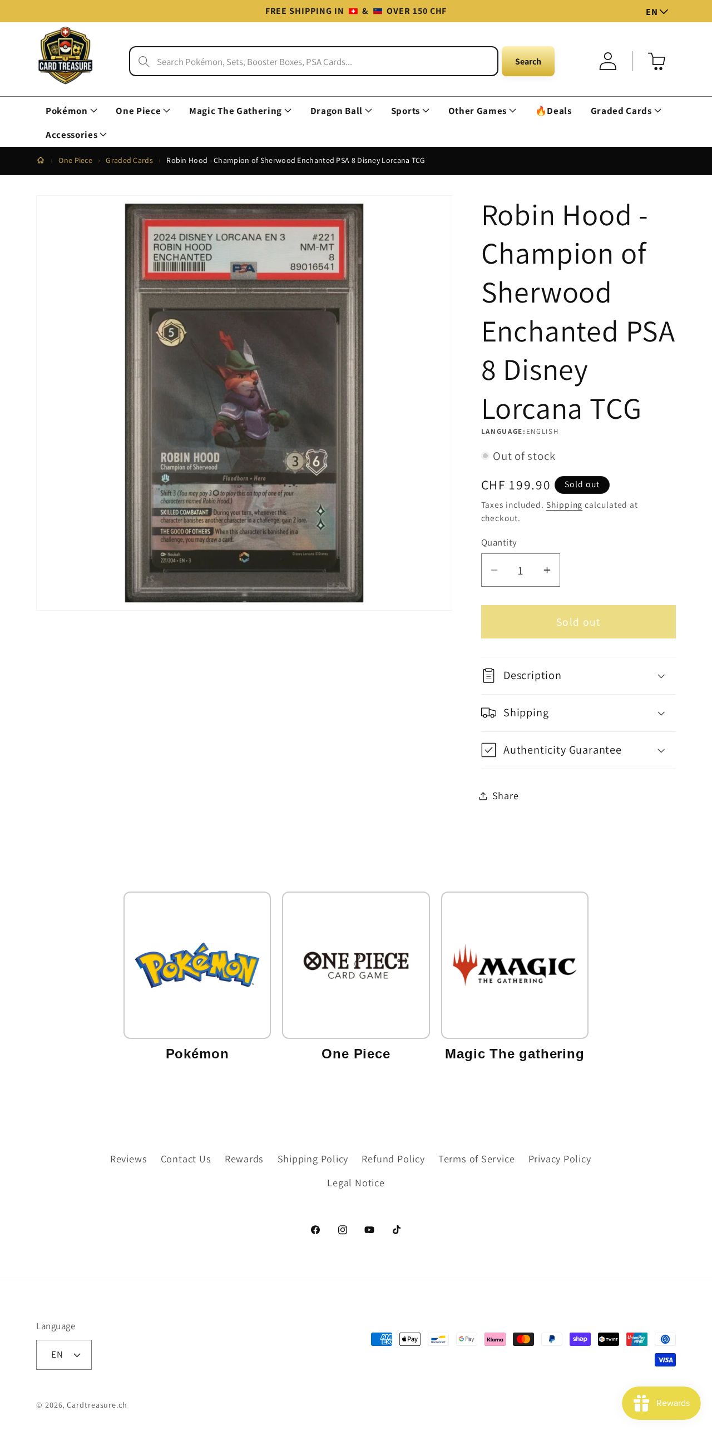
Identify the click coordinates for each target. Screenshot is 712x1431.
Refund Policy (393, 1159)
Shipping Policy (313, 1159)
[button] (71, 111)
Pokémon (67, 111)
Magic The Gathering (235, 111)
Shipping (564, 504)
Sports (405, 111)
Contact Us (186, 1159)
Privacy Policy (559, 1159)
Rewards (244, 1159)
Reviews (128, 1159)
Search (528, 61)
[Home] (40, 160)
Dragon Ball (336, 111)
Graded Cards (621, 111)
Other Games (477, 111)
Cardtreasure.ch (97, 1404)
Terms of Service (476, 1159)
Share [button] (505, 795)
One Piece (138, 111)
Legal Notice (355, 1182)
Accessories (71, 135)
